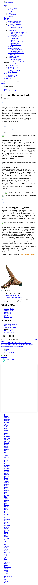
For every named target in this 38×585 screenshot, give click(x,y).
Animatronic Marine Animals (16, 53)
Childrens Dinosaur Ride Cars (19, 35)
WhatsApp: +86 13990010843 (14, 295)
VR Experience (12, 16)
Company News (12, 75)
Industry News (12, 76)
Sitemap (30, 339)
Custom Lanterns (12, 57)
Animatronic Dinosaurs (14, 21)
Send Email (4, 357)
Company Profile (12, 8)
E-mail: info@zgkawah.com (14, 297)
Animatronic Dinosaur (7, 346)
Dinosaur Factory (18, 346)
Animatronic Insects (13, 48)
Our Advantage (12, 14)
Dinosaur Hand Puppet (17, 29)
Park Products (15, 40)
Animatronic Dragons (14, 22)
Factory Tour (11, 11)
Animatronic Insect (16, 49)
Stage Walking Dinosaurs (15, 24)
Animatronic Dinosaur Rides (19, 32)
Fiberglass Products (13, 56)
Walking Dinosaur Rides (18, 34)
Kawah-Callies (9, 359)
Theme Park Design (13, 13)
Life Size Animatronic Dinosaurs (21, 343)
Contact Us (7, 78)
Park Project (7, 313)
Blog (5, 73)
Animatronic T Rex (6, 343)
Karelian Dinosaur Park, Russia (13, 90)
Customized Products (17, 41)
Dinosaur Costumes (13, 26)
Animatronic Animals (14, 46)
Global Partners (12, 10)
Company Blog (8, 317)
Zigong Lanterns (16, 59)
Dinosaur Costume (16, 27)
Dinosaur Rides (12, 30)
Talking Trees (11, 54)
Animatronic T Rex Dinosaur (9, 344)
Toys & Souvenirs (16, 45)
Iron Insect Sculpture (17, 51)
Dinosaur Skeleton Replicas (15, 37)
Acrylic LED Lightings (17, 61)
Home (6, 5)
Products (6, 19)
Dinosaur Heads (15, 43)
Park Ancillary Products (14, 38)
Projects (6, 18)
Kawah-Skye (9, 362)
